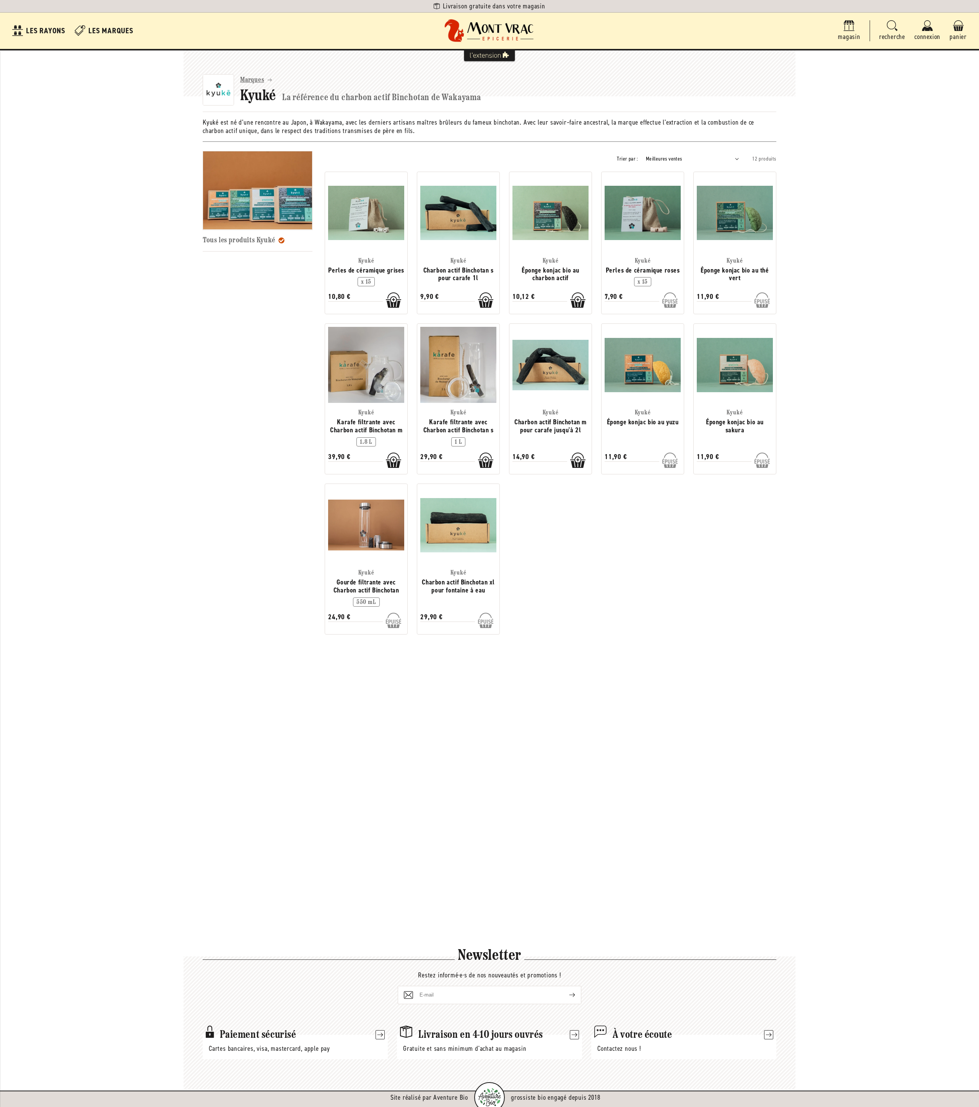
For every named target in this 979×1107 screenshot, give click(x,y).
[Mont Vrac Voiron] (489, 31)
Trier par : (627, 158)
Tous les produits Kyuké (239, 240)
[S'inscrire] (566, 995)
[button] (892, 30)
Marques (252, 80)
